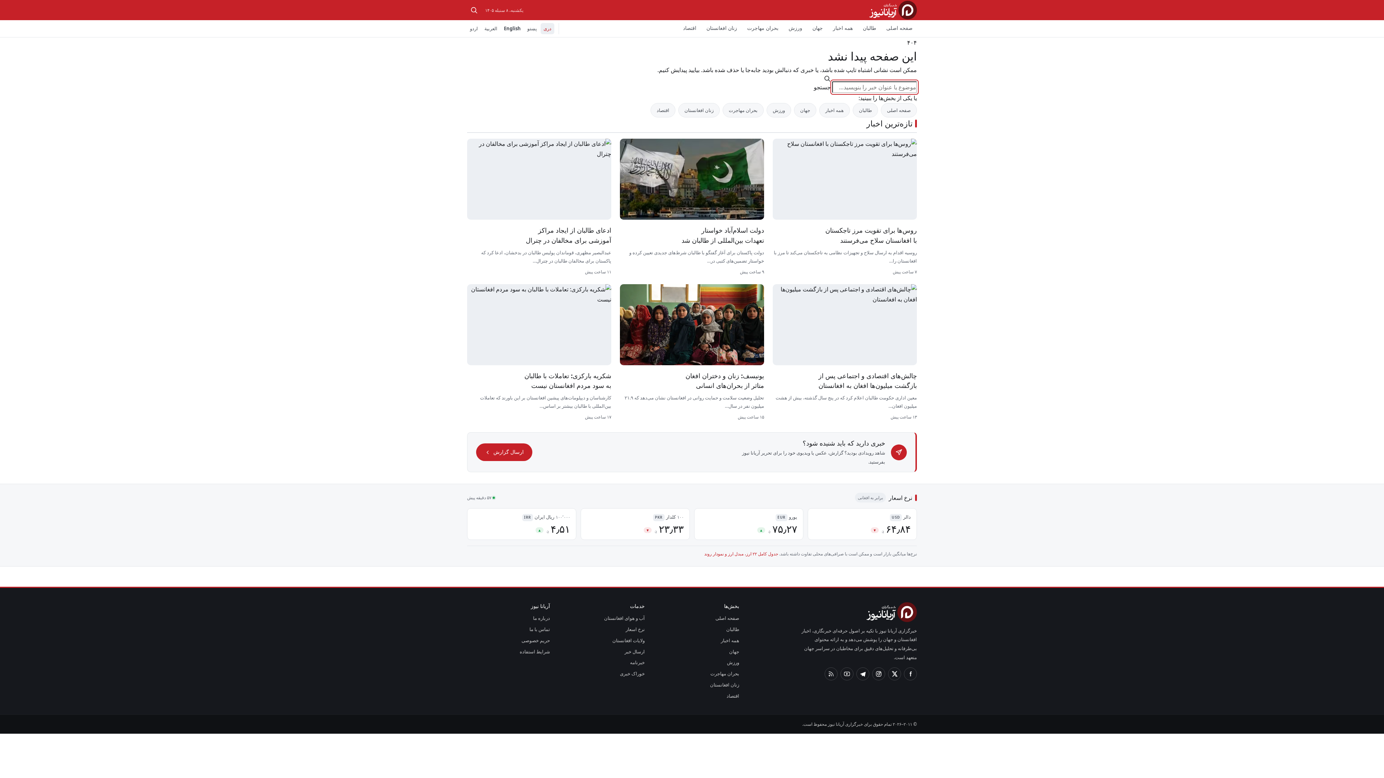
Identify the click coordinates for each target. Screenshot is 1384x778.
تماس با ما (539, 629)
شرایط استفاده (535, 651)
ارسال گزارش (508, 451)
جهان (817, 27)
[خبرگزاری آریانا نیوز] (893, 10)
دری (547, 28)
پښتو (532, 28)
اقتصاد (689, 27)
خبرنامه (637, 662)
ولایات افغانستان (628, 640)
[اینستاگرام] (878, 673)
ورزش (795, 27)
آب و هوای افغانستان (624, 618)
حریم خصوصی (536, 640)
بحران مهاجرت (762, 27)
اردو (474, 28)
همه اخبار (843, 27)
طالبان (869, 27)
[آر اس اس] (831, 673)
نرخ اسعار (635, 629)
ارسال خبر (635, 651)
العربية (490, 28)
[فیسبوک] (910, 673)
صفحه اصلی (899, 27)
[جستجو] (474, 10)
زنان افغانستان (721, 27)
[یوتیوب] (846, 673)
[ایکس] (894, 673)
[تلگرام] (862, 673)
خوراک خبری (632, 673)
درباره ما (541, 618)
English (512, 28)
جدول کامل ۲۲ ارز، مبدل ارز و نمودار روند (741, 554)
